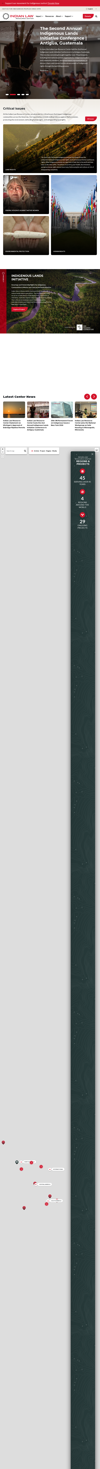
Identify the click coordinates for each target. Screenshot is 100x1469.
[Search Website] (96, 16)
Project (42, 451)
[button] (24, 1208)
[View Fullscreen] (2, 456)
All (32, 451)
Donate (88, 16)
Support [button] (68, 16)
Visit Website (85, 327)
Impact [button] (38, 16)
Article (36, 451)
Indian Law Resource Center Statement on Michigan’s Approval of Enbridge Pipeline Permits (14, 424)
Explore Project (19, 309)
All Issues (90, 119)
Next (94, 397)
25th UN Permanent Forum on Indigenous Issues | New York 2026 (62, 423)
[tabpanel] (50, 60)
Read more (44, 70)
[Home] (18, 16)
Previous (87, 397)
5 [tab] (27, 94)
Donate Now (53, 3)
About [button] (58, 16)
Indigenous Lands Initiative (27, 277)
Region (48, 451)
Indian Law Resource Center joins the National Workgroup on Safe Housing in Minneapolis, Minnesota (85, 425)
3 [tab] (18, 94)
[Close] (92, 454)
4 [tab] (22, 94)
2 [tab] (13, 94)
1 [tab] (7, 94)
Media (54, 451)
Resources (49, 16)
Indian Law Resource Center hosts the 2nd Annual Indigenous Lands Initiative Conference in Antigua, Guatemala (37, 425)
